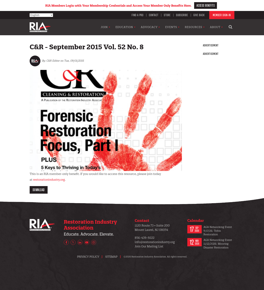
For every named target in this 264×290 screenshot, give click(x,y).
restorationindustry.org (49, 179)
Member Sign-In (222, 15)
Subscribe (182, 15)
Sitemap (111, 256)
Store (167, 15)
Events (171, 27)
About (215, 27)
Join (105, 27)
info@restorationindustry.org (155, 242)
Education (124, 27)
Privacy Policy (88, 256)
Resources (194, 27)
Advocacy (149, 27)
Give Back (199, 15)
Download (39, 190)
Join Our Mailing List (149, 246)
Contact (153, 15)
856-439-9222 (144, 237)
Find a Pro (137, 15)
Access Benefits (205, 5)
